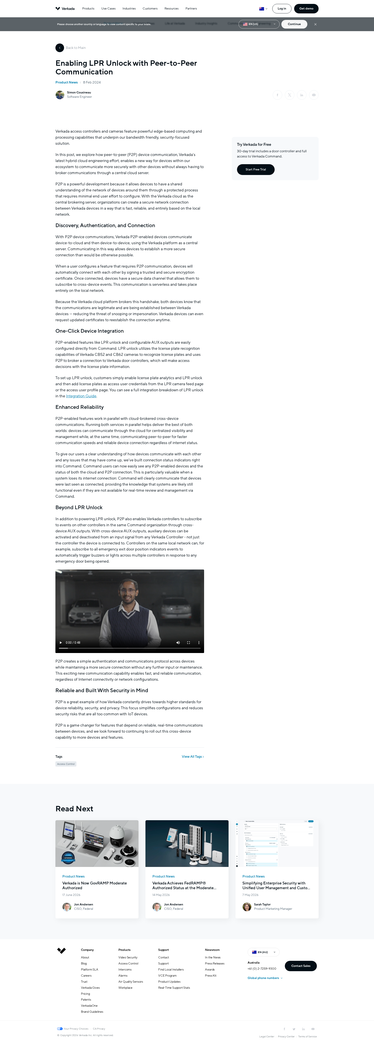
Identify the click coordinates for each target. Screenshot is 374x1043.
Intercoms (125, 970)
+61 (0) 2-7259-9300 (262, 969)
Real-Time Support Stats (174, 988)
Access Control (128, 963)
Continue (294, 24)
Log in (282, 8)
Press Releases (214, 963)
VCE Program (167, 976)
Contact (163, 957)
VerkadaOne (89, 1006)
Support (163, 950)
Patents (86, 1000)
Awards (210, 970)
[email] (314, 95)
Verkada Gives (90, 988)
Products (88, 8)
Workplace (125, 988)
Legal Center (266, 1036)
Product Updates (169, 982)
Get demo (306, 8)
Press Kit (210, 976)
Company (87, 950)
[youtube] (313, 1029)
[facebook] (277, 95)
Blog (84, 963)
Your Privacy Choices (76, 1028)
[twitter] (294, 1029)
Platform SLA (89, 970)
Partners (191, 8)
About (85, 957)
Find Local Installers (171, 970)
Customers (150, 8)
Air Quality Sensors (130, 982)
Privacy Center (286, 1036)
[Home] (61, 984)
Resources (171, 8)
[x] (289, 95)
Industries (129, 8)
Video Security (127, 957)
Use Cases (108, 8)
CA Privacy (99, 1028)
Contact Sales (300, 966)
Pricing (85, 994)
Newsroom (212, 950)
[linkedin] (301, 95)
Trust (84, 982)
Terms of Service (307, 1036)
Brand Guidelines (92, 1012)
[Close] (315, 24)
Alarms (122, 976)
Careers (86, 976)
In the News (213, 957)
